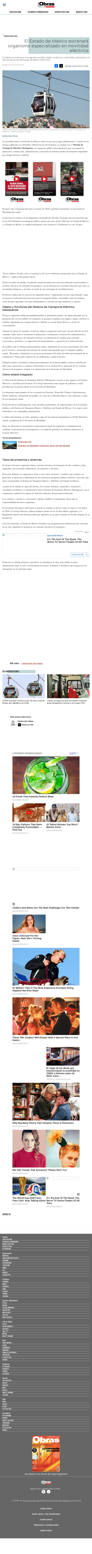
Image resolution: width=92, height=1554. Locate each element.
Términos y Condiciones (46, 1525)
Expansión (7, 1253)
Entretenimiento (7, 1326)
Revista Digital (7, 1317)
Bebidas (4, 1418)
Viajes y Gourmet (7, 1336)
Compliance (46, 1520)
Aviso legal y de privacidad (46, 1514)
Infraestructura (62, 12)
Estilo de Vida (6, 1428)
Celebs (4, 1406)
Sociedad (5, 1296)
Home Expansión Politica (10, 1258)
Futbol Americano (8, 1308)
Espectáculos (7, 1380)
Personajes (6, 1423)
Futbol (4, 1303)
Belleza (4, 1390)
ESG (3, 1270)
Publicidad (46, 1509)
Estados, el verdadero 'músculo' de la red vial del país (44, 445)
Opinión (4, 1294)
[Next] (87, 685)
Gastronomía (6, 1415)
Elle (4, 1399)
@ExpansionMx (27, 725)
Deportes (5, 1329)
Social (4, 1345)
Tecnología (6, 1265)
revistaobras (43, 1491)
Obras (5, 1237)
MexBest (6, 1413)
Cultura (5, 1395)
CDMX (4, 1289)
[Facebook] (56, 66)
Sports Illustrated (9, 1301)
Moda (4, 1387)
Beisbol (4, 1305)
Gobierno (5, 1282)
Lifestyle (5, 1315)
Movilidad (5, 1350)
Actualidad (6, 1366)
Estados (5, 1291)
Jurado (4, 1430)
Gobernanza (6, 1348)
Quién (5, 1378)
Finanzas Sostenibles (9, 1352)
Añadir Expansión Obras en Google (78, 66)
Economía (5, 1260)
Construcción (15, 12)
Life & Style (7, 1322)
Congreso (5, 1286)
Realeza (4, 1383)
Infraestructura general (33, 664)
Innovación (6, 1355)
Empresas (5, 1256)
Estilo (4, 1324)
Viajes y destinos (8, 1420)
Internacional (7, 1263)
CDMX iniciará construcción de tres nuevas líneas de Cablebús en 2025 (23, 701)
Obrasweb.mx (48, 1491)
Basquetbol (6, 1310)
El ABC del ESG (6, 1357)
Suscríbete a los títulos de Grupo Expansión (46, 1474)
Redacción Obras (25, 721)
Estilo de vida (6, 1409)
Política (5, 1279)
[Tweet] (61, 66)
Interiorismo (6, 1249)
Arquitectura (81, 12)
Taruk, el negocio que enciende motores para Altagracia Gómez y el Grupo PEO (67, 701)
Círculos (5, 1385)
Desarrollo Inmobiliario (38, 12)
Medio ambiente (7, 1343)
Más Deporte (6, 1312)
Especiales (5, 1374)
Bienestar (5, 1425)
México (4, 1284)
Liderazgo (5, 1369)
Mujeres (5, 1272)
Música (4, 1334)
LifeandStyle (6, 1275)
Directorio (46, 1531)
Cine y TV (5, 1331)
